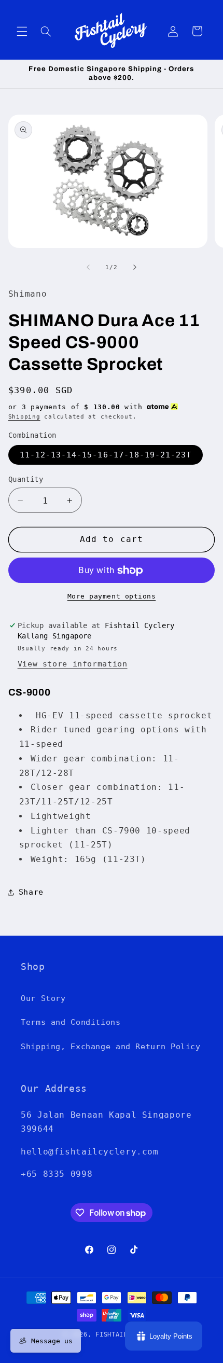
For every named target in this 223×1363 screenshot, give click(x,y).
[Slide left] (88, 267)
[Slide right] (134, 267)
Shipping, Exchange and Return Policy (111, 1046)
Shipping (24, 416)
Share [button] (31, 891)
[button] (22, 31)
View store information (73, 663)
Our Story (43, 998)
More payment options (111, 596)
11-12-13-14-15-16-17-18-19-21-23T (106, 454)
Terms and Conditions (71, 1022)
